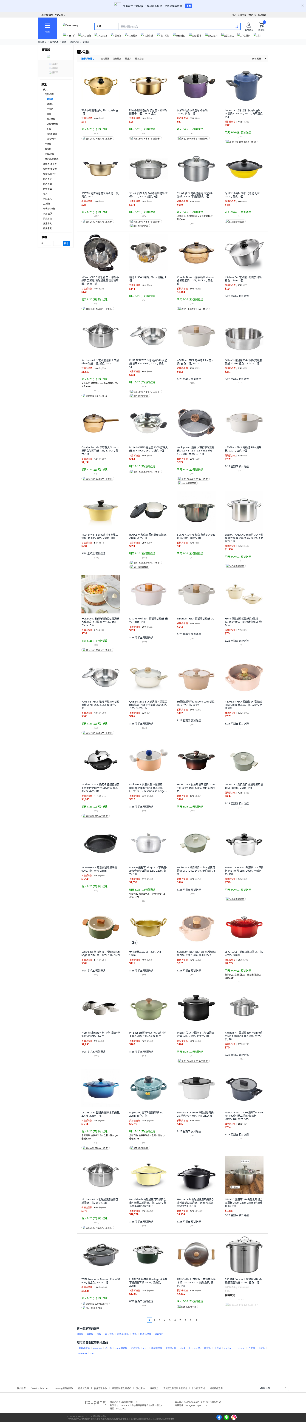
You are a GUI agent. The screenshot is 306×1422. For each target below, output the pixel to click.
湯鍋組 (50, 104)
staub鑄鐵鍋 (121, 1348)
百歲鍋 (251, 1348)
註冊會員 (242, 14)
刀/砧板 (46, 203)
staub (182, 1348)
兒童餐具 (47, 223)
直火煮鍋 (51, 119)
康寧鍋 (207, 1348)
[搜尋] (236, 26)
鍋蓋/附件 (51, 138)
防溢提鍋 (135, 1348)
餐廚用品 (54, 42)
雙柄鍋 (86, 42)
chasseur (240, 1348)
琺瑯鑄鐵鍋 (156, 1348)
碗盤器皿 (47, 188)
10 (195, 1320)
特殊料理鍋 (52, 133)
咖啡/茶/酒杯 (49, 208)
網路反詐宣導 (216, 1388)
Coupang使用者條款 (63, 1388)
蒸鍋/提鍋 (49, 153)
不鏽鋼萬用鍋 (83, 1348)
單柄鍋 (50, 109)
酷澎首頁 (42, 42)
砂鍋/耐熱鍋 (52, 124)
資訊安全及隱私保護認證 (175, 1388)
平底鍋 (48, 144)
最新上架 (139, 58)
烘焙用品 (47, 218)
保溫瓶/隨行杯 (50, 173)
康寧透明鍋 (171, 1348)
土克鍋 (217, 1348)
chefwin (228, 1348)
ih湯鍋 (262, 1348)
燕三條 (108, 1348)
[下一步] (202, 1320)
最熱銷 (128, 58)
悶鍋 (49, 114)
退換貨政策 (83, 1388)
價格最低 (105, 58)
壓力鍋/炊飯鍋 (51, 158)
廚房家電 (47, 228)
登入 (234, 14)
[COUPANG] (95, 1404)
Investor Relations (40, 1388)
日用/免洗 (47, 213)
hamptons (82, 1353)
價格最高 (117, 58)
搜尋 (66, 243)
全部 (99, 26)
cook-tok (97, 1348)
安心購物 (140, 1388)
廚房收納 (47, 183)
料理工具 (47, 198)
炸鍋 (49, 128)
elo (92, 1353)
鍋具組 (48, 148)
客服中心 (252, 14)
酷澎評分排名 (87, 58)
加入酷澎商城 (198, 1388)
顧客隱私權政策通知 (121, 1388)
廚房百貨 (47, 178)
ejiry (145, 1348)
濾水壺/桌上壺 (50, 164)
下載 (188, 5)
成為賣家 (262, 14)
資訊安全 (154, 1388)
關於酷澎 (21, 1388)
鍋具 (64, 42)
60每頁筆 (256, 58)
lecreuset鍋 (194, 1348)
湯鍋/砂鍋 (74, 42)
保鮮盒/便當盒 (50, 168)
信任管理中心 (100, 1388)
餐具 (45, 193)
